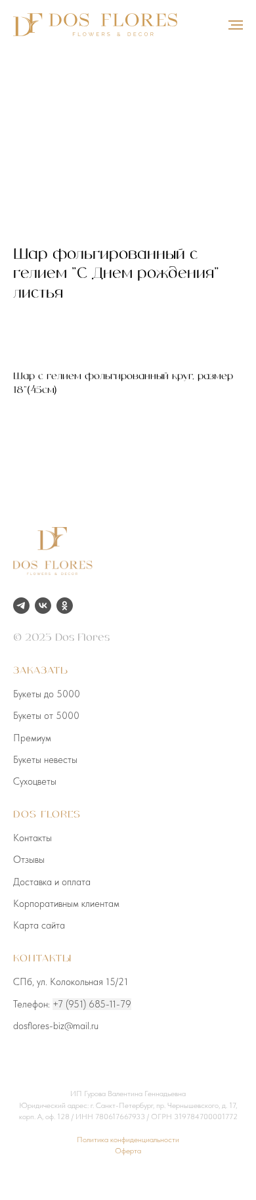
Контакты (32, 838)
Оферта (128, 1150)
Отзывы (29, 859)
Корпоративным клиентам (66, 904)
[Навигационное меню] (235, 25)
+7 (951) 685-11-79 (92, 1004)
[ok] (64, 605)
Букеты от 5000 (46, 716)
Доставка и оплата (52, 882)
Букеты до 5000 (46, 694)
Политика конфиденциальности (128, 1139)
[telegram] (21, 605)
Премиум (32, 738)
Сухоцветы (34, 781)
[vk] (43, 605)
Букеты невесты (45, 760)
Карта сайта (39, 925)
